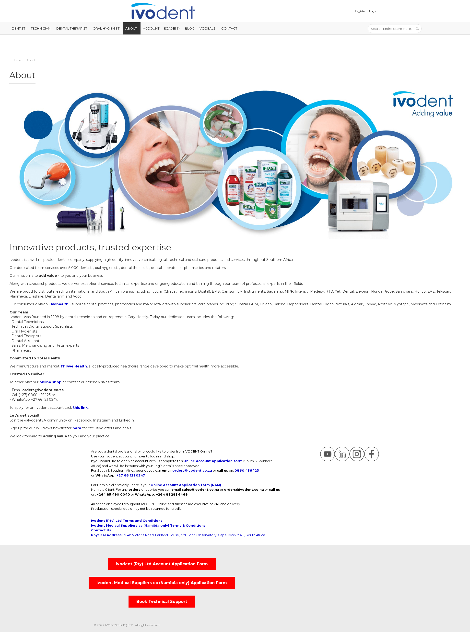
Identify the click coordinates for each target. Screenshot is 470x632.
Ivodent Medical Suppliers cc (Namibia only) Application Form (161, 582)
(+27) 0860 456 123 (35, 395)
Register (360, 11)
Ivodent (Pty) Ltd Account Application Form (162, 564)
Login (373, 11)
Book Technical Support (161, 601)
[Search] (417, 28)
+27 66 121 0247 (44, 399)
